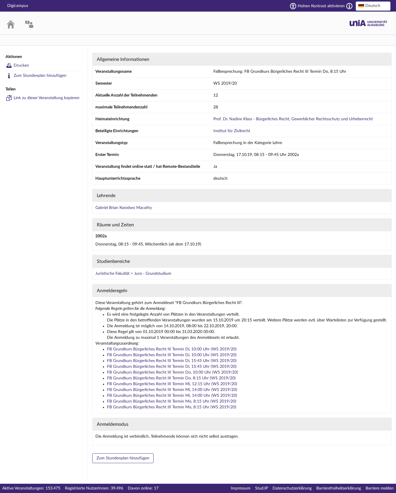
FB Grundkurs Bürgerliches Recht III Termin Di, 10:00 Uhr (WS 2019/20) (172, 349)
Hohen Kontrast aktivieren (321, 6)
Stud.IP (261, 488)
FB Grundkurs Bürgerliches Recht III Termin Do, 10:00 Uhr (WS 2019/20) (172, 372)
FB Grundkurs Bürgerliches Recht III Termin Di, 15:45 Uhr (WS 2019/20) (172, 361)
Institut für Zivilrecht (231, 131)
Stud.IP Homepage (368, 23)
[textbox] (373, 6)
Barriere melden (380, 488)
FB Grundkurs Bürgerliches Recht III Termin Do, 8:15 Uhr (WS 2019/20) (171, 378)
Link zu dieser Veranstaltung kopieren (46, 98)
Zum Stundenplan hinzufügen (40, 76)
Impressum (240, 488)
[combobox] (373, 6)
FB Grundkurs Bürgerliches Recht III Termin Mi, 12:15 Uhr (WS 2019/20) (172, 384)
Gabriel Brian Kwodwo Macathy (123, 208)
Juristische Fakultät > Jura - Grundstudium (133, 274)
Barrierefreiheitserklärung (338, 488)
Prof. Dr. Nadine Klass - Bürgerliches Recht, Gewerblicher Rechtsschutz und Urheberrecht (293, 119)
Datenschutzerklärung (292, 488)
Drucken (21, 65)
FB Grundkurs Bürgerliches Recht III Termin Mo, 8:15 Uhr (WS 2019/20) (171, 401)
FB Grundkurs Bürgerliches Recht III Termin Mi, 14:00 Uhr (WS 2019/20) (172, 390)
